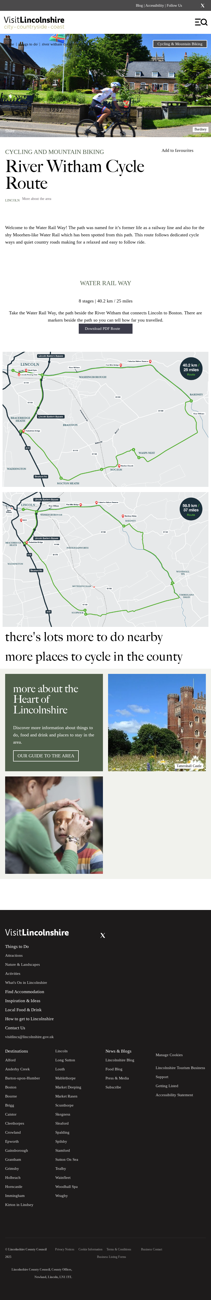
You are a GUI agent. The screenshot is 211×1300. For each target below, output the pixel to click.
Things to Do (17, 946)
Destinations (16, 1051)
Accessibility (154, 5)
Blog (139, 5)
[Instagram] (195, 6)
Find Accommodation (24, 991)
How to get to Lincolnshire (29, 1018)
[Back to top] (195, 894)
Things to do (28, 44)
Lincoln (12, 200)
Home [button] (9, 44)
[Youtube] (92, 935)
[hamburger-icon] (201, 22)
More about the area (36, 199)
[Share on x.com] (40, 129)
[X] (202, 6)
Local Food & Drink (23, 1009)
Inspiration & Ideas (22, 1000)
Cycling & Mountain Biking (180, 44)
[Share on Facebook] (23, 129)
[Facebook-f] (189, 6)
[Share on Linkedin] (32, 129)
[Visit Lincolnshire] (37, 24)
